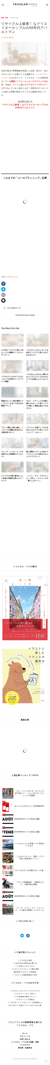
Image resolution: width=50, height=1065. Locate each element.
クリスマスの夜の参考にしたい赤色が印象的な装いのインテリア (12, 478)
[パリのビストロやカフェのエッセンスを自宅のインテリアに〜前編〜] (12, 366)
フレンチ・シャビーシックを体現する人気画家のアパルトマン (12, 454)
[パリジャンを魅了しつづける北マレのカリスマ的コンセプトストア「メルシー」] (37, 418)
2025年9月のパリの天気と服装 (27, 832)
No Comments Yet (14, 308)
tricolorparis (8, 37)
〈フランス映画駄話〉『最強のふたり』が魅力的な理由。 (29, 883)
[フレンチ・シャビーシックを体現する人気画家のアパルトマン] (12, 442)
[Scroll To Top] (46, 1061)
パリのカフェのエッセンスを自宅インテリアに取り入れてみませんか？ (37, 352)
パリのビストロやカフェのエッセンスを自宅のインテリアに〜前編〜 (12, 379)
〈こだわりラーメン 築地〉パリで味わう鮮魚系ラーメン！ (29, 858)
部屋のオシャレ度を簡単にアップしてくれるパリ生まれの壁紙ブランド (12, 403)
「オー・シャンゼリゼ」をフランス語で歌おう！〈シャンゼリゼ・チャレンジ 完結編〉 (29, 793)
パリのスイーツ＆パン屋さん (25, 994)
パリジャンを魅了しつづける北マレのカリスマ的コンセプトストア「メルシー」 (37, 430)
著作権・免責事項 (25, 1048)
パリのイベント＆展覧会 (24, 999)
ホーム (25, 1033)
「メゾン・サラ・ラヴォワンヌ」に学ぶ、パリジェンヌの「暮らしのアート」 (37, 478)
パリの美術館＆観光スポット (25, 996)
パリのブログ (25, 1045)
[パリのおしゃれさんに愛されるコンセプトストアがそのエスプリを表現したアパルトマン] (37, 365)
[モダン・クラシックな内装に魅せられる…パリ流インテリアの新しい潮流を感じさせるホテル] (37, 392)
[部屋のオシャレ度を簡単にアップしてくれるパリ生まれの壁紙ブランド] (12, 392)
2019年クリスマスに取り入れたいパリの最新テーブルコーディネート (12, 352)
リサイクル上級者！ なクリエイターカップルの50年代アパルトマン (24, 28)
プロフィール (25, 1036)
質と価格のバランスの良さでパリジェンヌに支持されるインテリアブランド (37, 454)
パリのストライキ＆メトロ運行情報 (25, 969)
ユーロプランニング (12, 277)
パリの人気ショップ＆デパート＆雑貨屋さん (25, 1002)
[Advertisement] (25, 145)
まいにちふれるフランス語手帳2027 (29, 806)
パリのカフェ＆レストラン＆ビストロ (25, 991)
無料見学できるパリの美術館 (25, 972)
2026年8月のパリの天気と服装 (27, 819)
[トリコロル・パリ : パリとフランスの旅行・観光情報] (25, 4)
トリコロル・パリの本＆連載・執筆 (25, 1042)
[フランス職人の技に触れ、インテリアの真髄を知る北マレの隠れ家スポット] (12, 418)
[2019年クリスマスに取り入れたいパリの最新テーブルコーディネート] (12, 340)
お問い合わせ (25, 1039)
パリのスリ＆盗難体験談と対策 (25, 975)
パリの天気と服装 (25, 960)
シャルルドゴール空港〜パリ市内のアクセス (29, 845)
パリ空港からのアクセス (24, 966)
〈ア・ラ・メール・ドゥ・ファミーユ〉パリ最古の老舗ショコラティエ (29, 909)
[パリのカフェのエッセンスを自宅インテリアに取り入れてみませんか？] (37, 340)
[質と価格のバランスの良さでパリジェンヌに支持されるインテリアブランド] (37, 442)
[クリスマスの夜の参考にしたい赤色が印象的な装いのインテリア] (12, 467)
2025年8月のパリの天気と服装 (27, 896)
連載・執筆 (4, 17)
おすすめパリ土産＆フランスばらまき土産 (25, 1005)
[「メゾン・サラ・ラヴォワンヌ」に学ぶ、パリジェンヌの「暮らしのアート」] (37, 467)
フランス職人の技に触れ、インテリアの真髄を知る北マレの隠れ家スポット (12, 430)
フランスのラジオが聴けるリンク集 (28, 871)
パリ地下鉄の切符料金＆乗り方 (25, 963)
